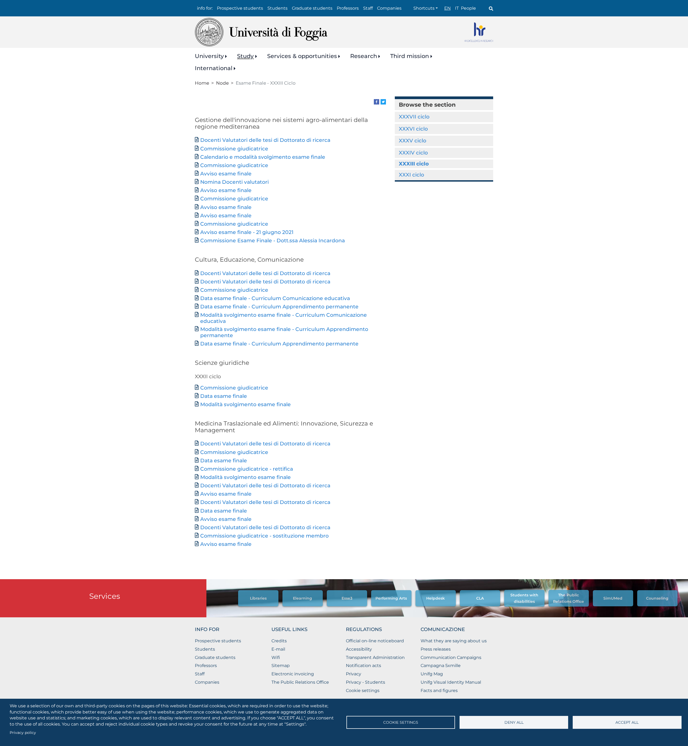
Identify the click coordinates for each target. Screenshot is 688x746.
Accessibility (359, 649)
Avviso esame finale (226, 174)
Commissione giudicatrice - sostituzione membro (264, 536)
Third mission (409, 56)
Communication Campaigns (451, 657)
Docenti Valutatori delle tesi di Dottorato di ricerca (265, 140)
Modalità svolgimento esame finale (245, 404)
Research (363, 56)
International (213, 68)
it (457, 8)
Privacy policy (23, 732)
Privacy (353, 673)
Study (245, 56)
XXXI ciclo (411, 175)
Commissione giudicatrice (234, 149)
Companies (389, 8)
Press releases (436, 649)
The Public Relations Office (300, 682)
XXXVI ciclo (413, 129)
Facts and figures (439, 690)
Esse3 (347, 598)
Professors (348, 8)
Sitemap (280, 665)
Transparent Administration (375, 657)
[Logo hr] (478, 32)
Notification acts (363, 665)
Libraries (258, 598)
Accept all (627, 722)
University (209, 56)
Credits (279, 640)
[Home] (261, 32)
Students (277, 8)
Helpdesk (435, 598)
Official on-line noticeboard (375, 640)
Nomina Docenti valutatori (234, 182)
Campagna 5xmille (441, 665)
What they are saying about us (454, 640)
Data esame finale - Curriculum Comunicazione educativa (275, 298)
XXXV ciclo (412, 141)
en (447, 8)
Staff (368, 8)
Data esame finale (223, 396)
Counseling (657, 598)
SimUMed (612, 598)
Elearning (302, 598)
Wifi (275, 657)
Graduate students (312, 8)
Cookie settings (400, 722)
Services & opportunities (302, 56)
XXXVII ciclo (414, 117)
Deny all (514, 722)
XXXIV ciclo (413, 153)
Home (202, 83)
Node (222, 83)
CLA (480, 598)
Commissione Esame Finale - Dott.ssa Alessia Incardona (272, 240)
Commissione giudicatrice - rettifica (246, 469)
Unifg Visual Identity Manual (451, 682)
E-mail (278, 649)
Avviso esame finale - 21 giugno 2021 (246, 232)
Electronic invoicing (292, 673)
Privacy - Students (365, 682)
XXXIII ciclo (414, 164)
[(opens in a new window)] (376, 101)
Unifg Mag (432, 673)
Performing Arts (391, 598)
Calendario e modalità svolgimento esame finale (262, 157)
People (468, 8)
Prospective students (240, 8)
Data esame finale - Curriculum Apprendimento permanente (279, 307)
